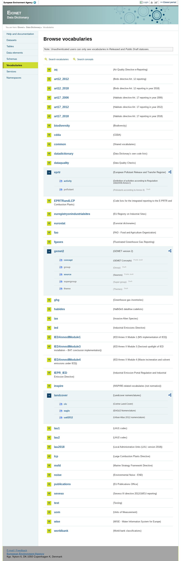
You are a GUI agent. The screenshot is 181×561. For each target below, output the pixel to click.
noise (58, 474)
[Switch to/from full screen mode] (157, 2)
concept (68, 260)
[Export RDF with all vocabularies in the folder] (169, 172)
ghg (56, 299)
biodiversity (62, 125)
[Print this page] (152, 2)
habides (59, 309)
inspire (58, 385)
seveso (59, 493)
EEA (21, 2)
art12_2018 (61, 88)
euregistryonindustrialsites (72, 213)
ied (56, 327)
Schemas (12, 58)
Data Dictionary (33, 27)
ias (56, 318)
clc (65, 404)
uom (57, 512)
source (67, 274)
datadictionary (63, 153)
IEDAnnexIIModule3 (67, 346)
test (56, 502)
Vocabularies (14, 65)
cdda (57, 134)
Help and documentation (20, 33)
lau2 (57, 437)
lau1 (57, 428)
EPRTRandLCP (64, 200)
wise (57, 521)
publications (62, 484)
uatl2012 (68, 417)
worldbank (61, 530)
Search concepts (85, 59)
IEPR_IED (60, 372)
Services (11, 71)
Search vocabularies (59, 59)
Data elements (15, 52)
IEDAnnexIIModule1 (67, 337)
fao (56, 232)
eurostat (59, 223)
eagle (67, 410)
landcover (61, 395)
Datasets (11, 40)
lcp (56, 456)
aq (55, 69)
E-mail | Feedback (17, 550)
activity (68, 181)
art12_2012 (61, 78)
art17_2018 (61, 116)
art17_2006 (61, 97)
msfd (57, 465)
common (60, 144)
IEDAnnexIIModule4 (67, 359)
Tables (10, 46)
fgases (58, 241)
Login (145, 2)
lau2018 (59, 446)
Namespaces (14, 77)
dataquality (61, 162)
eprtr (57, 172)
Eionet (21, 27)
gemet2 (59, 251)
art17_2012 (61, 107)
